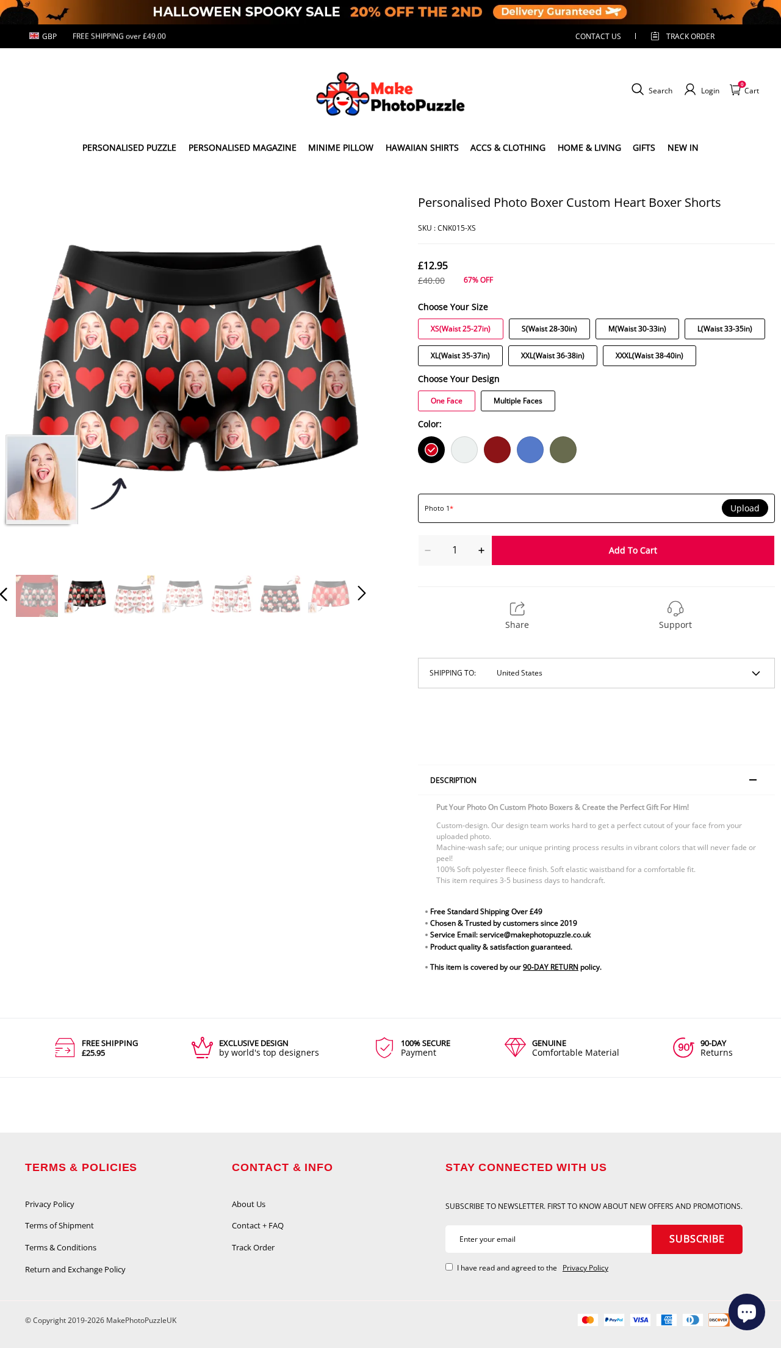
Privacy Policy (49, 1203)
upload (745, 508)
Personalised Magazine (243, 147)
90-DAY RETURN (550, 967)
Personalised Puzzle (129, 147)
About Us (248, 1203)
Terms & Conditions (60, 1247)
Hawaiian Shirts (422, 147)
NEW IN (683, 147)
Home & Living (589, 147)
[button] (28, 378)
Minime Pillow (340, 147)
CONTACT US (598, 36)
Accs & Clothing (507, 147)
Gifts (644, 147)
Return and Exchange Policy (75, 1269)
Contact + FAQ (258, 1225)
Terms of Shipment (59, 1225)
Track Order (690, 36)
